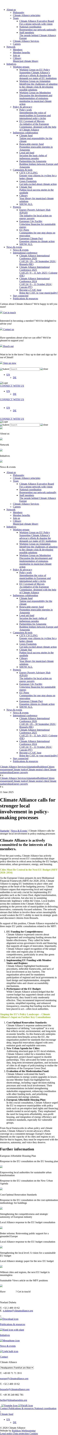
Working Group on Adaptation (38, 85)
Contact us (8, 329)
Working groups (21, 66)
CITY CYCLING (38, 175)
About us (11, 9)
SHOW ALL (26, 204)
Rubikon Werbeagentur (24, 1430)
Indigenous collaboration (25, 132)
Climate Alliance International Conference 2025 (38, 271)
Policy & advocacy (22, 107)
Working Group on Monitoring (35, 98)
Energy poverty (20, 772)
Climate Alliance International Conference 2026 (37, 260)
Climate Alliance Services (26, 41)
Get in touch (9, 312)
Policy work (35, 114)
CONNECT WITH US (12, 385)
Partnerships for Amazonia (38, 164)
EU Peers (37, 233)
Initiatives (11, 64)
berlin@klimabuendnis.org (13, 1400)
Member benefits (21, 52)
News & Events (19, 830)
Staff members (37, 35)
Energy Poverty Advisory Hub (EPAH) (35, 214)
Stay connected (20, 295)
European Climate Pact (37, 240)
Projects (17, 207)
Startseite (4, 830)
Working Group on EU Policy (38, 74)
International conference (25, 252)
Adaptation (31, 766)
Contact (4, 1408)
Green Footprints (38, 182)
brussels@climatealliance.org (14, 1389)
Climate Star (36, 190)
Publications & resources (25, 298)
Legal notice (6, 1433)
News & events (14, 247)
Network (10, 46)
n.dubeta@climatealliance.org (18, 1310)
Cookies (33, 1433)
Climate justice (19, 769)
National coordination (37, 28)
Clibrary (25, 59)
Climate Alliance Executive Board (36, 22)
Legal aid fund (33, 155)
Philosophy (18, 12)
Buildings (42, 766)
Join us (16, 55)
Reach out (8, 346)
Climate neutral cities (37, 769)
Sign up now (9, 363)
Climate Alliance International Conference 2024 (35, 282)
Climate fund (35, 138)
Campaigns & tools (22, 169)
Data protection (21, 1433)
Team (16, 18)
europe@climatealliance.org (14, 1378)
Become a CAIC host (38, 291)
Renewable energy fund (36, 147)
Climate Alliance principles (26, 15)
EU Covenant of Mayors (37, 125)
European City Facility (37, 224)
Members (17, 49)
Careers (17, 44)
